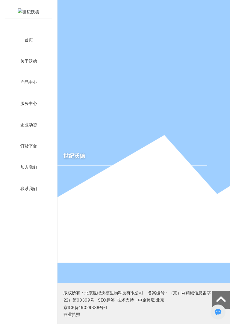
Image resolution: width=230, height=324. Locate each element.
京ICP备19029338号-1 (85, 307)
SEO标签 (106, 299)
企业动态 (28, 124)
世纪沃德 (74, 156)
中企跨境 (146, 299)
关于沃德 (28, 61)
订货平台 (28, 145)
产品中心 (28, 82)
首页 (29, 39)
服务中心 (28, 103)
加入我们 (28, 167)
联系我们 (28, 188)
